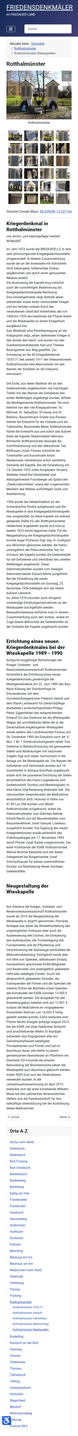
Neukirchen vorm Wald (26, 1270)
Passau (15, 1289)
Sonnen (15, 1356)
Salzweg (16, 1349)
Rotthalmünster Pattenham (30, 1318)
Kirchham (16, 1238)
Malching (16, 1251)
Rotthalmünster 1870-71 (28, 1307)
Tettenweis (17, 1362)
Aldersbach (18, 1155)
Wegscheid (17, 1400)
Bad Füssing (18, 1161)
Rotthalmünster (21, 1302)
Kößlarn (15, 1244)
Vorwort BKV (19, 1426)
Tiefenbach (18, 1375)
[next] (65, 92)
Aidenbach (17, 1148)
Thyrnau (16, 1368)
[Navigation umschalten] (10, 29)
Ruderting (16, 1336)
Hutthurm (16, 1232)
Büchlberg (17, 1187)
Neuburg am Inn (21, 1257)
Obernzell (16, 1276)
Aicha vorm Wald (22, 1142)
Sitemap (16, 1420)
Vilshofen (16, 1394)
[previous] (13, 92)
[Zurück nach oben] (71, 1428)
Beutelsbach (18, 1174)
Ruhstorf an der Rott (24, 1343)
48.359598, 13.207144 (56, 211)
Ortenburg (17, 1283)
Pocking (15, 1296)
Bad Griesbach (20, 1168)
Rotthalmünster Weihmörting (31, 1324)
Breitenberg (18, 1180)
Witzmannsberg (21, 1413)
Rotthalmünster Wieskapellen (31, 1329)
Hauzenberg (18, 1219)
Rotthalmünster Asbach (27, 1312)
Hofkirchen (17, 1225)
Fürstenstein (18, 1200)
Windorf (15, 1407)
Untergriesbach (20, 1388)
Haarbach (17, 1212)
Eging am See (19, 1193)
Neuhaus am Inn (21, 1264)
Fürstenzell (17, 1206)
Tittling (15, 1381)
